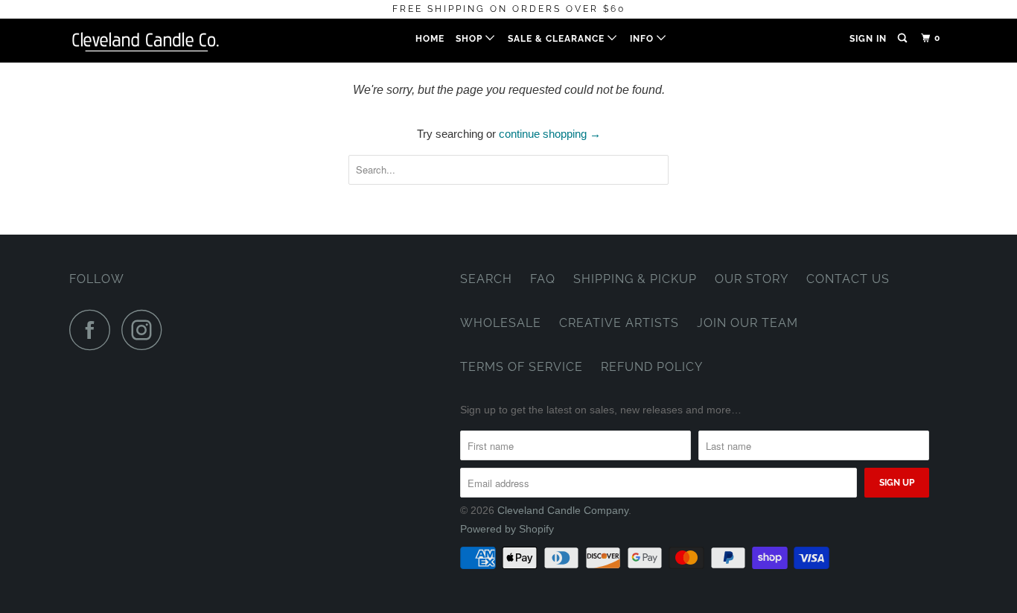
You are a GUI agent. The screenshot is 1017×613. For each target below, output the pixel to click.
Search (486, 279)
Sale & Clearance (558, 39)
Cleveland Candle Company (562, 510)
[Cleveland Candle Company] (145, 40)
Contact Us (848, 279)
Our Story (751, 279)
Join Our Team (747, 323)
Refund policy (652, 367)
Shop (470, 39)
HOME (429, 39)
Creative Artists (619, 323)
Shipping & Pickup (635, 279)
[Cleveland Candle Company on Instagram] (145, 329)
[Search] (903, 38)
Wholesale (500, 323)
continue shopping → (550, 133)
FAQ (542, 279)
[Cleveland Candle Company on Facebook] (93, 329)
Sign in (868, 39)
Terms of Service (521, 367)
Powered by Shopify (507, 529)
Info (643, 39)
